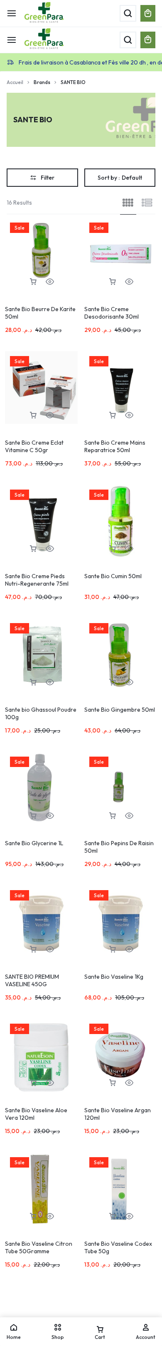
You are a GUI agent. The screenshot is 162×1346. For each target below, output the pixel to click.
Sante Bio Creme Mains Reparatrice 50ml (114, 446)
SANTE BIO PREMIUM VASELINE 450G (32, 980)
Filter (47, 177)
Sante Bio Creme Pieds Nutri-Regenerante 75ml (37, 579)
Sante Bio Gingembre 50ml (119, 709)
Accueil (15, 82)
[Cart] (147, 40)
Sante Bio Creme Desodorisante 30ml (111, 312)
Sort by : (120, 177)
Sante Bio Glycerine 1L (34, 843)
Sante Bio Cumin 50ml (113, 576)
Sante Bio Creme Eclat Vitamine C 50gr (34, 446)
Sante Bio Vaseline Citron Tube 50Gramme (38, 1247)
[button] (33, 281)
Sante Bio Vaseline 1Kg (113, 976)
